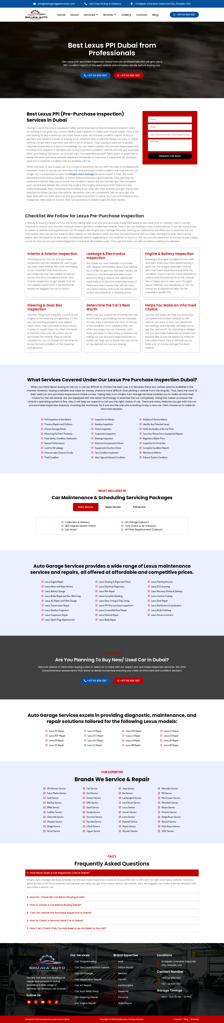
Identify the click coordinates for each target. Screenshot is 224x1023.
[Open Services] (97, 15)
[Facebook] (29, 1002)
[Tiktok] (56, 1002)
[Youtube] (42, 1002)
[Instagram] (36, 1002)
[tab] (85, 507)
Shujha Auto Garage (81, 174)
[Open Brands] (115, 15)
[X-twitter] (49, 1002)
